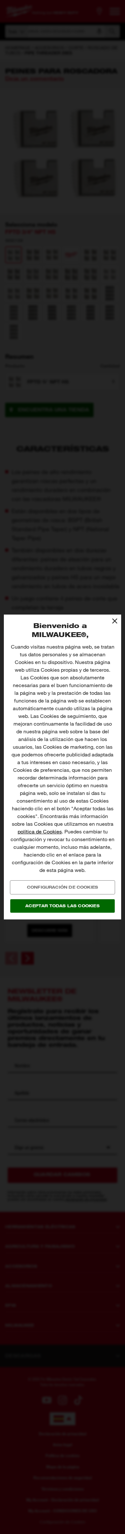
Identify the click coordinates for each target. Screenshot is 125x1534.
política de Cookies (40, 831)
